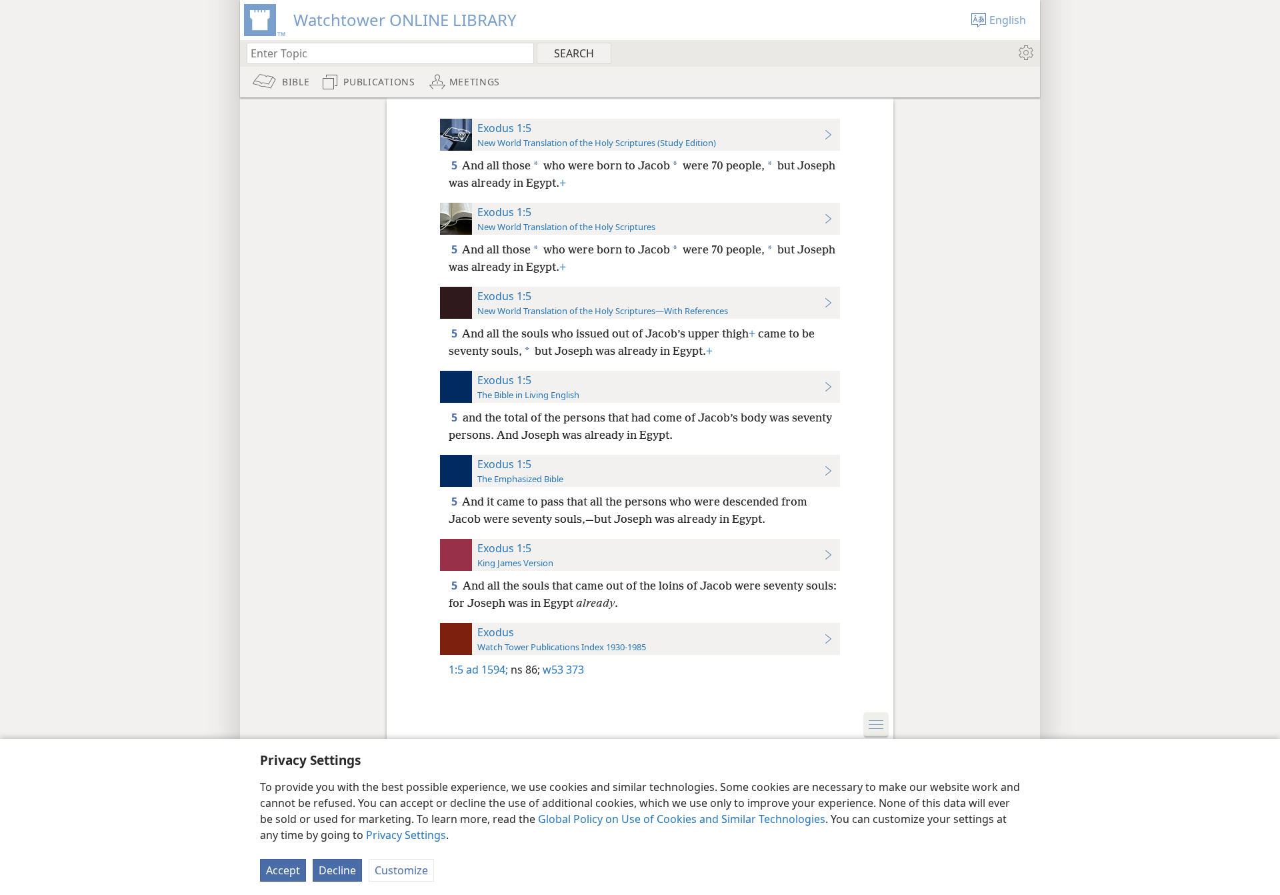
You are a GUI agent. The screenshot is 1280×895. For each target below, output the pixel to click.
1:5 (456, 669)
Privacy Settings (406, 835)
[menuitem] (1025, 52)
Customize (401, 870)
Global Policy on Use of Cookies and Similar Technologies (681, 819)
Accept (283, 870)
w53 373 (562, 669)
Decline (337, 870)
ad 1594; (487, 669)
